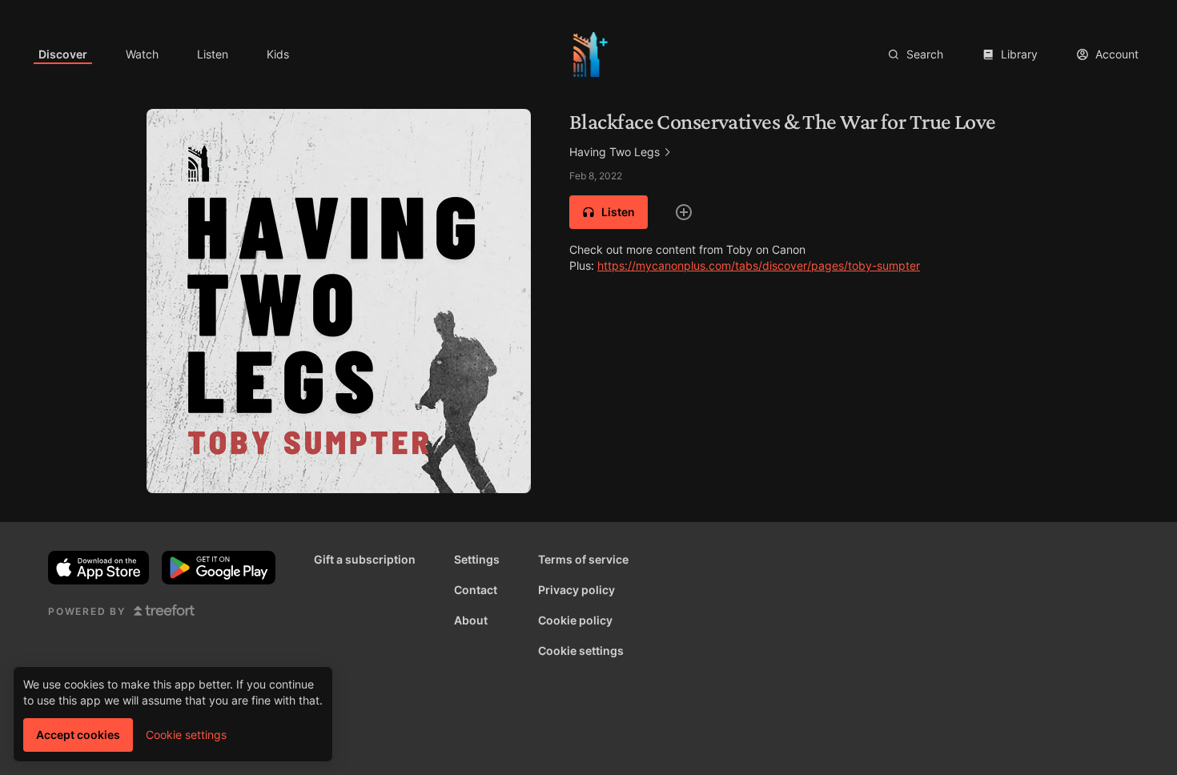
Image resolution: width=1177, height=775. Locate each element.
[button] (608, 212)
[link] (62, 54)
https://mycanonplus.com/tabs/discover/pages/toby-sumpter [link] (758, 265)
